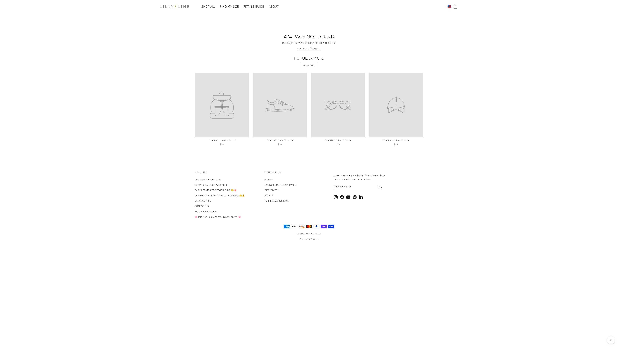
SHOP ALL (208, 6)
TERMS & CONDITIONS (276, 200)
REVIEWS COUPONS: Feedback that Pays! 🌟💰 (220, 195)
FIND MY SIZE (229, 6)
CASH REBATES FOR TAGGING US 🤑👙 (216, 190)
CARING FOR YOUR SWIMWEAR (280, 184)
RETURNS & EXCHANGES (208, 179)
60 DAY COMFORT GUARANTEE (211, 184)
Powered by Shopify (309, 239)
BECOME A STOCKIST (206, 211)
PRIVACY (268, 195)
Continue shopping (309, 48)
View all (309, 65)
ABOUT (273, 6)
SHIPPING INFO (203, 200)
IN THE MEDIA (272, 190)
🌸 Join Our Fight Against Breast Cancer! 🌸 (218, 216)
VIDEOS (268, 179)
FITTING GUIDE (253, 6)
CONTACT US (202, 206)
